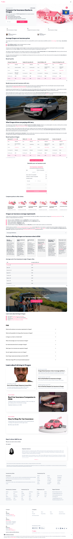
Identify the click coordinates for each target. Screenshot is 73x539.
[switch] (46, 174)
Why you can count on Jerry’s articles (13, 441)
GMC (22, 498)
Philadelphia (59, 477)
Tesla (30, 498)
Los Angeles (49, 482)
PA (30, 482)
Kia (37, 496)
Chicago (38, 480)
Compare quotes (36, 109)
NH (6, 478)
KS (19, 477)
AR (7, 477)
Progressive (17, 147)
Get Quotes (22, 21)
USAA (14, 498)
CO (10, 477)
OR (14, 478)
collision (44, 228)
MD (24, 477)
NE (35, 477)
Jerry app (13, 515)
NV (9, 478)
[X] (58, 528)
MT (31, 477)
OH (12, 478)
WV (28, 478)
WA (25, 478)
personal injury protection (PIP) (56, 216)
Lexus (30, 493)
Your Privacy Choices (35, 515)
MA (23, 477)
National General (8, 499)
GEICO (7, 496)
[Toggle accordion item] (65, 232)
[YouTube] (62, 528)
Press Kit (33, 513)
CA (9, 477)
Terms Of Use (61, 511)
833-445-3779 (11, 514)
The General (15, 496)
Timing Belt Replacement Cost (57, 498)
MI (26, 477)
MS (30, 477)
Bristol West (61, 70)
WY (29, 478)
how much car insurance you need (17, 319)
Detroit (48, 475)
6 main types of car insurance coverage (20, 318)
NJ (7, 478)
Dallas (38, 482)
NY (11, 478)
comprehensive (38, 228)
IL (15, 482)
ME (25, 477)
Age (27, 170)
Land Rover (31, 491)
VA (23, 478)
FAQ (32, 511)
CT (12, 477)
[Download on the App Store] (35, 528)
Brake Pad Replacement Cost (57, 491)
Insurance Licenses (62, 513)
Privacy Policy (43, 513)
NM (8, 478)
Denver (38, 483)
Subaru (45, 493)
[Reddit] (66, 528)
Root (45, 70)
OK (13, 478)
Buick (22, 491)
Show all (58, 483)
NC (32, 477)
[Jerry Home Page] (3, 1)
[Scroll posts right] (66, 205)
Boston (38, 478)
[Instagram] (56, 528)
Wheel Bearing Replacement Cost (57, 499)
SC (17, 478)
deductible (61, 249)
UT (22, 478)
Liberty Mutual (32, 70)
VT (24, 478)
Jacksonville (49, 478)
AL (6, 477)
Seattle (58, 482)
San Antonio (59, 478)
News (51, 511)
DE (13, 477)
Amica (7, 493)
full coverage (54, 40)
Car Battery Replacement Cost (57, 493)
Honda (22, 499)
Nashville (48, 483)
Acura (38, 491)
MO (29, 477)
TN (20, 478)
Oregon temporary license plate (18, 316)
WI (27, 478)
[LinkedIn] (60, 528)
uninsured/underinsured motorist (29, 229)
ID (17, 477)
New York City (59, 475)
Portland (14, 139)
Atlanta (38, 475)
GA (15, 477)
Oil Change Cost (55, 496)
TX (21, 478)
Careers (51, 513)
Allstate (7, 491)
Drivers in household (40, 170)
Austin (38, 477)
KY (20, 477)
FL (14, 477)
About (42, 511)
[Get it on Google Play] (42, 528)
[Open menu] (71, 2)
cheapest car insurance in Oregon (21, 126)
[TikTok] (64, 528)
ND (34, 477)
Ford (22, 496)
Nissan (30, 496)
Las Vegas (49, 480)
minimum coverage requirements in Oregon (24, 227)
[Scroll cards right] (66, 70)
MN (27, 477)
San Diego (59, 480)
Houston (48, 477)
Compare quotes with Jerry (36, 160)
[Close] (71, 535)
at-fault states (13, 317)
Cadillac (22, 493)
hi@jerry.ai (10, 528)
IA (16, 477)
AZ (8, 477)
